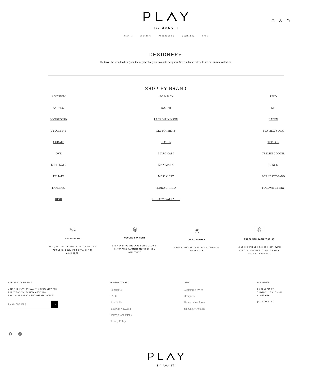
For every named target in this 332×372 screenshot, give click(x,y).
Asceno (58, 107)
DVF (58, 153)
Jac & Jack (166, 96)
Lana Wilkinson (166, 119)
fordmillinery (273, 187)
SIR (273, 107)
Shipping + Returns (120, 308)
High (58, 199)
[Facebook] (10, 334)
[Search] (273, 20)
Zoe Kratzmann (273, 176)
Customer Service (193, 289)
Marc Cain (166, 153)
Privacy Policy (118, 321)
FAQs (113, 296)
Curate (58, 142)
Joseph (166, 107)
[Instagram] (20, 334)
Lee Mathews (166, 130)
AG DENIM (59, 96)
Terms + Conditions (121, 314)
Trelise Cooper (273, 153)
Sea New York (273, 130)
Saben (273, 119)
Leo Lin (166, 142)
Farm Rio (58, 187)
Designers (189, 296)
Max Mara (166, 164)
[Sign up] (54, 304)
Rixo (273, 96)
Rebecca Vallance (166, 199)
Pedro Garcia (166, 187)
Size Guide (116, 302)
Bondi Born (58, 119)
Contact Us (116, 289)
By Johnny (58, 130)
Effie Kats (58, 164)
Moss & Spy (166, 176)
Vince (273, 164)
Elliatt (58, 176)
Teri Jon (273, 142)
